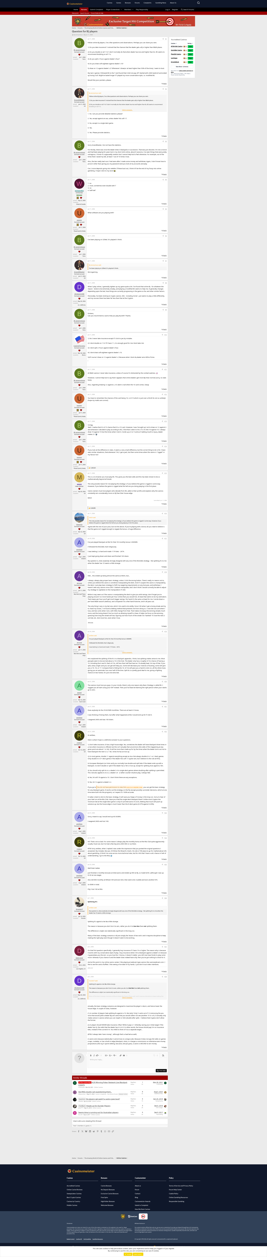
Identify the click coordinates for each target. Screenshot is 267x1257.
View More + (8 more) (182, 66)
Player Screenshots (113, 9)
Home (76, 9)
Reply (165, 84)
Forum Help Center (175, 1190)
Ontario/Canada (81, 204)
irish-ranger (159, 1107)
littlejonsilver (82, 1094)
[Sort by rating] (192, 43)
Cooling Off (79, 1239)
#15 (165, 473)
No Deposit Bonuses (108, 1190)
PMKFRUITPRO (158, 1094)
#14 (165, 446)
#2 (166, 89)
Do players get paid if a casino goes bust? (103, 1099)
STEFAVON (81, 1087)
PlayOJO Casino (176, 54)
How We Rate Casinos (142, 1209)
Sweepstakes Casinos (74, 1193)
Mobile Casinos (72, 1205)
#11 (165, 369)
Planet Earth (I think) (80, 231)
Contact (137, 1193)
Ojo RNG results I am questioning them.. (95, 1092)
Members (127, 9)
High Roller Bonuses (108, 1201)
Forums (137, 3)
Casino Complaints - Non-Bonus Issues (106, 1094)
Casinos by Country (73, 1201)
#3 (166, 141)
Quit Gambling (87, 1239)
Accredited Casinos (73, 1186)
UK (85, 106)
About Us (173, 3)
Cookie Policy (173, 1193)
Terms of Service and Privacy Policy (181, 1186)
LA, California (82, 305)
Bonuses (128, 3)
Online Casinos (98, 1087)
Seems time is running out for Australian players (98, 1112)
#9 (166, 310)
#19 (165, 631)
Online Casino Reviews (74, 1190)
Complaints (147, 3)
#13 (165, 421)
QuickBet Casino (176, 50)
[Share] (163, 39)
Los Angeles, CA (81, 969)
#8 (166, 283)
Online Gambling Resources (178, 1197)
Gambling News (160, 3)
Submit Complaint (96, 9)
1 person (93, 468)
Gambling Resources (98, 1239)
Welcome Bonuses (107, 1205)
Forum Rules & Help (97, 13)
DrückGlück (175, 62)
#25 (165, 864)
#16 (165, 513)
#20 (165, 681)
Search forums (84, 13)
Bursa (84, 355)
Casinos (109, 3)
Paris (84, 59)
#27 (165, 947)
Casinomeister (140, 1178)
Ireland (83, 559)
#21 (165, 706)
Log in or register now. (134, 787)
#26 (165, 898)
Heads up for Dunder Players (98, 1106)
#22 (165, 731)
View (190, 46)
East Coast (82, 702)
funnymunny (159, 1101)
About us (138, 1186)
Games (118, 3)
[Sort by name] (176, 43)
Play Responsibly (142, 9)
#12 (165, 394)
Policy (171, 1178)
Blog (136, 1197)
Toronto (83, 918)
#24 (165, 838)
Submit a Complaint (141, 1205)
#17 (165, 538)
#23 (165, 813)
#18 (165, 572)
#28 (165, 977)
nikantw (80, 1101)
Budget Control (70, 1239)
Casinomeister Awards (142, 1201)
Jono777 (80, 1108)
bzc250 (80, 1115)
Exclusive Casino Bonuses (110, 1193)
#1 (166, 39)
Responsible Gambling (176, 1201)
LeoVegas (174, 58)
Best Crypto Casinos (74, 1197)
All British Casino (176, 46)
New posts (75, 13)
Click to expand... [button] (127, 110)
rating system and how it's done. (182, 71)
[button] (121, 10)
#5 (166, 209)
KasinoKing (159, 1114)
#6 (166, 236)
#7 (166, 261)
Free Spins (104, 1197)
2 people (93, 508)
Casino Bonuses (106, 1186)
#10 (165, 335)
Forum (137, 1190)
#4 (166, 179)
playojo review (123, 1094)
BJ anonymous (78, 35)
